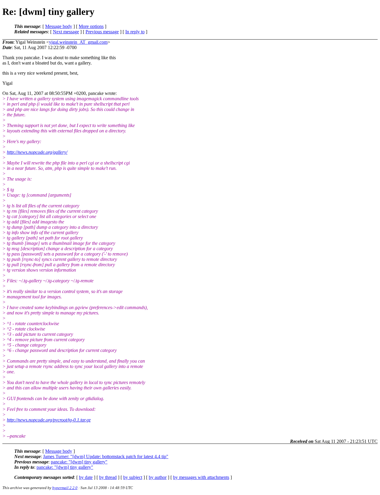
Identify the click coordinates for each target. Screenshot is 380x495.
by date (86, 477)
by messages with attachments (201, 477)
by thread (108, 477)
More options (91, 26)
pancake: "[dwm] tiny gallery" (79, 461)
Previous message (102, 31)
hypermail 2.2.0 (64, 487)
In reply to (135, 31)
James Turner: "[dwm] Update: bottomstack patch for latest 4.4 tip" (105, 456)
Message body (58, 26)
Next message (66, 31)
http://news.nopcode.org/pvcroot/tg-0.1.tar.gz (49, 419)
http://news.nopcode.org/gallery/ (37, 152)
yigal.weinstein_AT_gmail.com (78, 42)
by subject (132, 477)
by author (158, 477)
